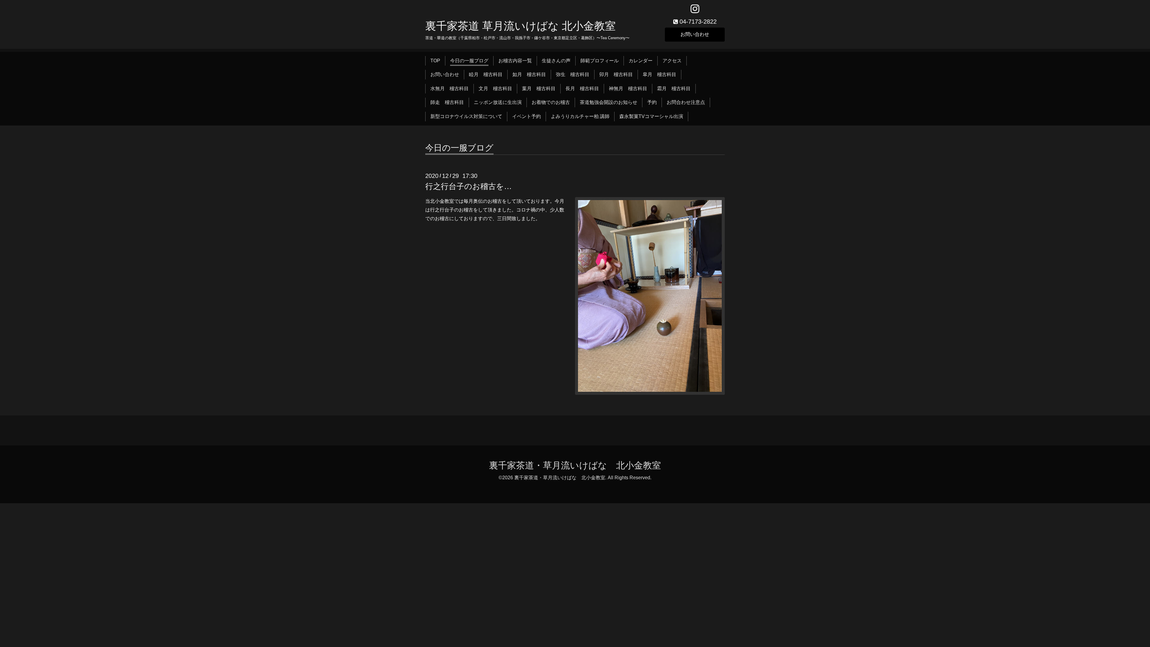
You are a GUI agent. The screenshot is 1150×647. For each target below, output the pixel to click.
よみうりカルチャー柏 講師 (580, 116)
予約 (652, 102)
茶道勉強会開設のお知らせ (608, 102)
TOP (435, 60)
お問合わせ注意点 (686, 102)
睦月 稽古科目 (486, 74)
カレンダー (641, 60)
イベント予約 (526, 116)
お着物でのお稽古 (551, 102)
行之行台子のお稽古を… (468, 186)
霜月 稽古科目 (674, 88)
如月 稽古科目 (529, 74)
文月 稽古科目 (495, 88)
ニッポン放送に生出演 (498, 102)
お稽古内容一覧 (515, 60)
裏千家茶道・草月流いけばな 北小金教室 (575, 465)
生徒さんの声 (556, 60)
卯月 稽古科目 (616, 74)
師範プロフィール (599, 60)
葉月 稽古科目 (539, 88)
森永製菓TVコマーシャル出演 (651, 116)
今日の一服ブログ (469, 60)
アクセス (672, 60)
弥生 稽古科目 (572, 74)
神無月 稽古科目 (628, 88)
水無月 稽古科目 (449, 88)
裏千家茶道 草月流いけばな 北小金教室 (520, 26)
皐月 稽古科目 (659, 74)
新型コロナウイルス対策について (466, 116)
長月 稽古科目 (582, 88)
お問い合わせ (694, 34)
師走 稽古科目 (447, 102)
